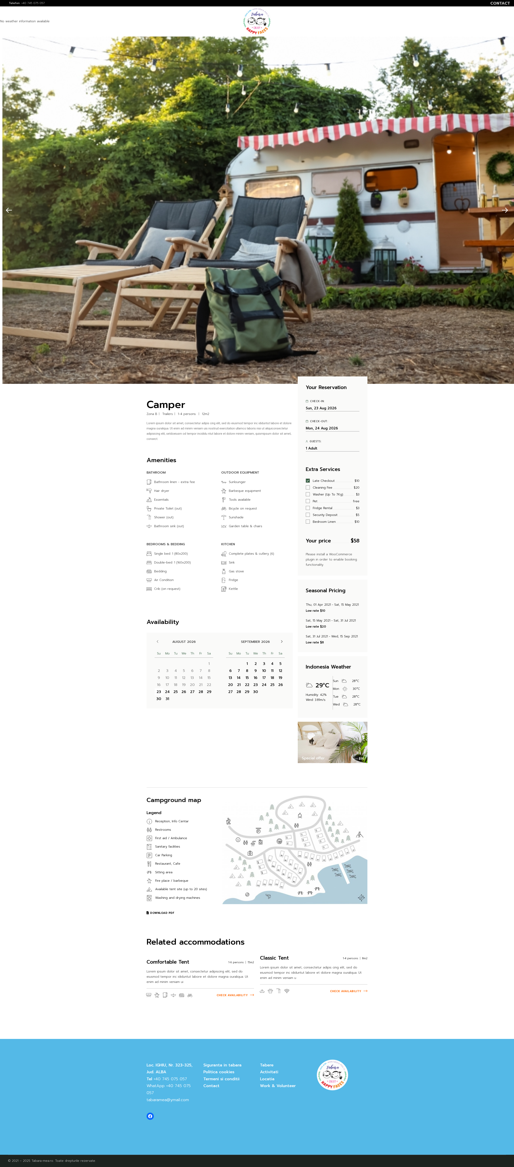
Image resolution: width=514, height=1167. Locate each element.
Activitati (269, 1072)
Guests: (315, 441)
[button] (8, 210)
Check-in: (317, 401)
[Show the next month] (281, 641)
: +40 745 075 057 (27, 3)
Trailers (167, 414)
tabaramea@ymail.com (168, 1100)
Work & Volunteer (278, 1086)
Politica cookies (218, 1072)
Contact (211, 1086)
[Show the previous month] (157, 641)
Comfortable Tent (168, 962)
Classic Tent (274, 958)
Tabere (266, 1065)
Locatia (267, 1079)
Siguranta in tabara (222, 1065)
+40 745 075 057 (170, 1079)
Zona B (152, 414)
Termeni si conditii (221, 1079)
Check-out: (319, 421)
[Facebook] (150, 1116)
